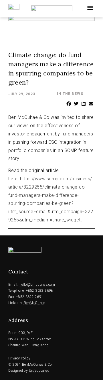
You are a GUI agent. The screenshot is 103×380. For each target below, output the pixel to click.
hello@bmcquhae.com (37, 285)
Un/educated (39, 371)
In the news (70, 94)
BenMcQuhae (34, 303)
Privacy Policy (19, 358)
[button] (90, 7)
